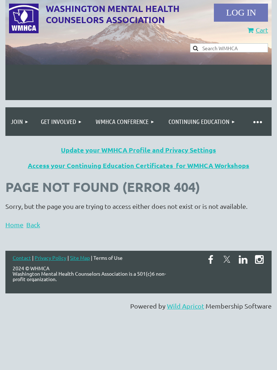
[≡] (257, 121)
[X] (227, 259)
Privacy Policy (50, 257)
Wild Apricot (185, 306)
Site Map (80, 257)
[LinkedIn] (243, 259)
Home (14, 224)
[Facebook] (211, 259)
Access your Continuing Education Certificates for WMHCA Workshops (138, 165)
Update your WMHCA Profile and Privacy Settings (138, 150)
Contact (22, 257)
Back (33, 224)
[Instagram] (259, 259)
